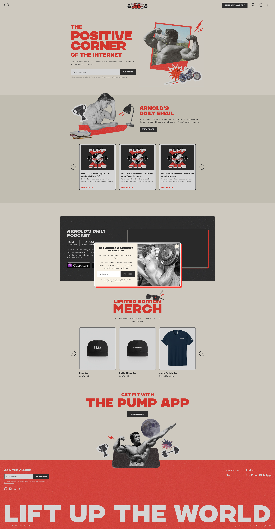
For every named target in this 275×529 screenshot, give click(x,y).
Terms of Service (120, 281)
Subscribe (127, 274)
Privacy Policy (108, 281)
